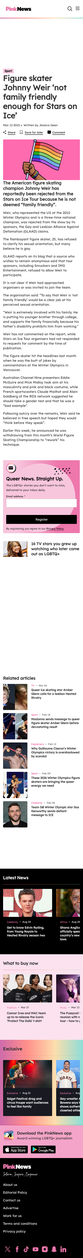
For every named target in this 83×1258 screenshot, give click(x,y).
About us (10, 1185)
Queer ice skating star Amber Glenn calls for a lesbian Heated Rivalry (53, 693)
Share (11, 132)
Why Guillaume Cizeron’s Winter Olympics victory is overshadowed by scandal (55, 752)
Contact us (11, 1200)
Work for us (12, 1216)
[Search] (70, 8)
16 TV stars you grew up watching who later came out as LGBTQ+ (55, 548)
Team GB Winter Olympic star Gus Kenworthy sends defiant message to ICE (55, 811)
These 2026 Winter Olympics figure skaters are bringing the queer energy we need (55, 781)
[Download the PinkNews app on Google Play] (43, 1149)
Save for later (34, 132)
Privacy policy (14, 1231)
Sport (8, 71)
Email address (20, 496)
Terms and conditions (20, 1223)
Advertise (11, 1208)
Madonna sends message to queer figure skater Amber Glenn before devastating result (55, 723)
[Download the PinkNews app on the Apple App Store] (15, 1149)
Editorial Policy (15, 1192)
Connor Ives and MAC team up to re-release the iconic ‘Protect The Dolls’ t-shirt (26, 1017)
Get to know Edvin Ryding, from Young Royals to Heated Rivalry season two (26, 931)
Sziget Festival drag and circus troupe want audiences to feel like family (27, 1102)
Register (42, 519)
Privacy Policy (55, 528)
